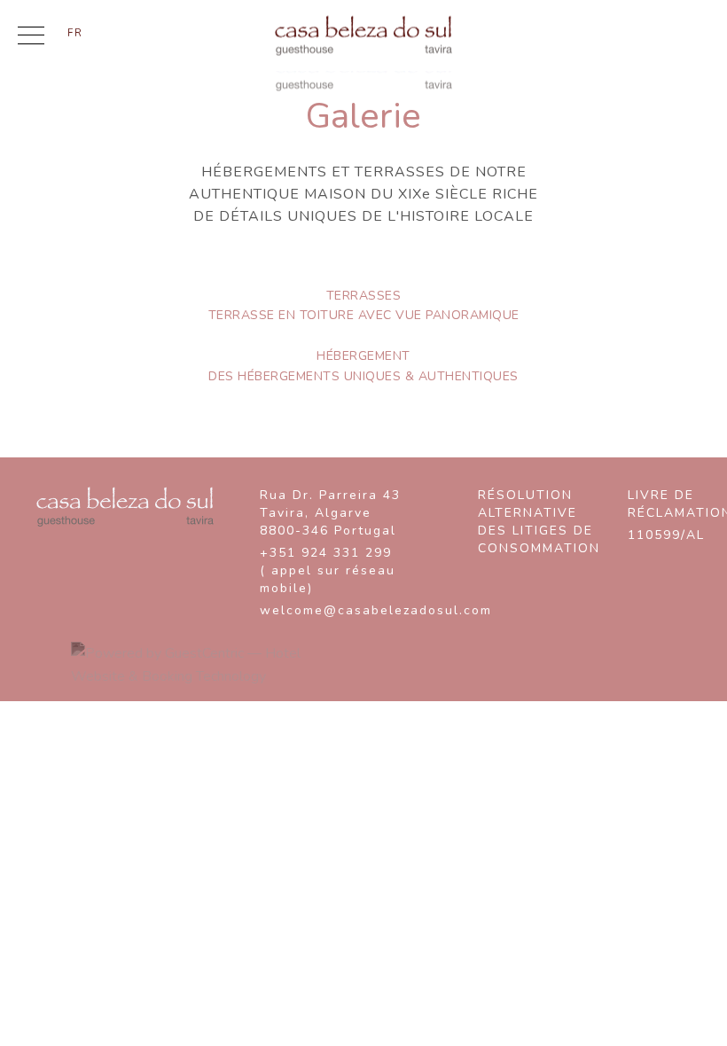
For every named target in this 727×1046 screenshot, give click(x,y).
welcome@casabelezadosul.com (352, 610)
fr (75, 31)
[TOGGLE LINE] (31, 39)
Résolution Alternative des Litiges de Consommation (539, 522)
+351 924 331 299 (327, 570)
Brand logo (363, 36)
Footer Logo (125, 507)
